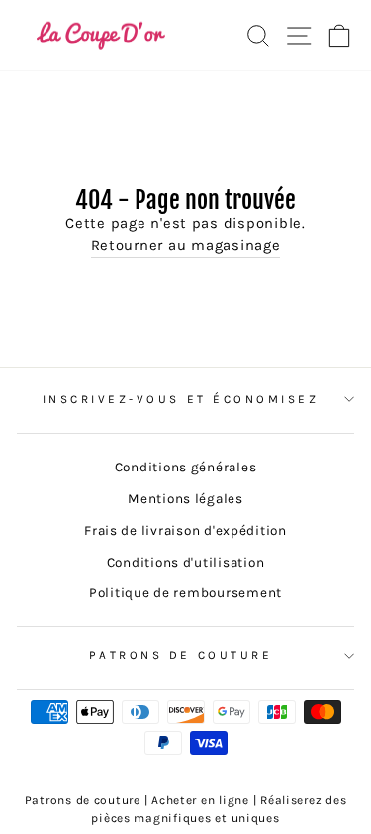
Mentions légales (185, 498)
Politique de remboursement (185, 592)
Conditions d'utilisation (186, 562)
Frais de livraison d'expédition (185, 530)
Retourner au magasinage (186, 245)
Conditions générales (186, 467)
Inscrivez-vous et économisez (181, 399)
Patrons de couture (181, 655)
